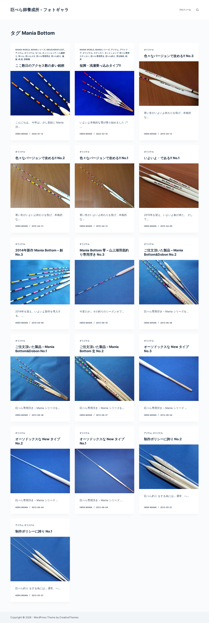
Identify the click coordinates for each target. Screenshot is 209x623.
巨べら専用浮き (43, 56)
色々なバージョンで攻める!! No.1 (104, 158)
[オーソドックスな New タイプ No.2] (40, 471)
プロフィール (185, 9)
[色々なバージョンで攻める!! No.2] (40, 185)
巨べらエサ (30, 56)
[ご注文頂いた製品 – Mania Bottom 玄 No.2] (104, 378)
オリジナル (29, 53)
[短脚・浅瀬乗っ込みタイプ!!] (104, 93)
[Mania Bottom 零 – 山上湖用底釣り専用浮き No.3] (104, 282)
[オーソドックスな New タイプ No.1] (104, 471)
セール (38, 53)
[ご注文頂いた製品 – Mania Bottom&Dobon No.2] (169, 282)
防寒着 (27, 59)
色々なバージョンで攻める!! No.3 (168, 56)
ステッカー (99, 53)
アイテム (19, 53)
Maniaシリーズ (38, 49)
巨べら (21, 56)
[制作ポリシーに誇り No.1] (40, 559)
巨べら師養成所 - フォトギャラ (39, 9)
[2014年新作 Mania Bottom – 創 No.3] (40, 282)
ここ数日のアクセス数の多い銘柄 (39, 66)
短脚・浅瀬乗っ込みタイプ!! (100, 66)
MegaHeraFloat (55, 49)
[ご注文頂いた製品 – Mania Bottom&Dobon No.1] (40, 378)
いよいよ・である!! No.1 (162, 158)
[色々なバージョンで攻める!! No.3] (169, 83)
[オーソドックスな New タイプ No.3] (169, 378)
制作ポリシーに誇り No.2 (163, 439)
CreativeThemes (69, 617)
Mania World (22, 49)
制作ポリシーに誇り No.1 (33, 531)
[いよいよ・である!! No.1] (169, 185)
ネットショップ (49, 53)
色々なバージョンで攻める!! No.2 (40, 158)
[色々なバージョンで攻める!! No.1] (104, 185)
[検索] (197, 10)
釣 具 (20, 59)
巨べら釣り (56, 56)
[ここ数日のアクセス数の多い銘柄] (40, 93)
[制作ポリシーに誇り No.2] (169, 466)
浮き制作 (120, 56)
